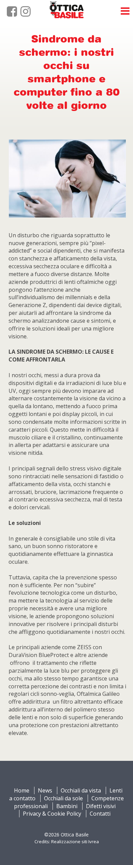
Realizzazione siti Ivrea (75, 841)
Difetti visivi (101, 806)
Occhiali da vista (81, 790)
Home (21, 790)
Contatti (100, 813)
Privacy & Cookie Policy (52, 813)
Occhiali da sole (63, 798)
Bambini (66, 806)
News (45, 790)
